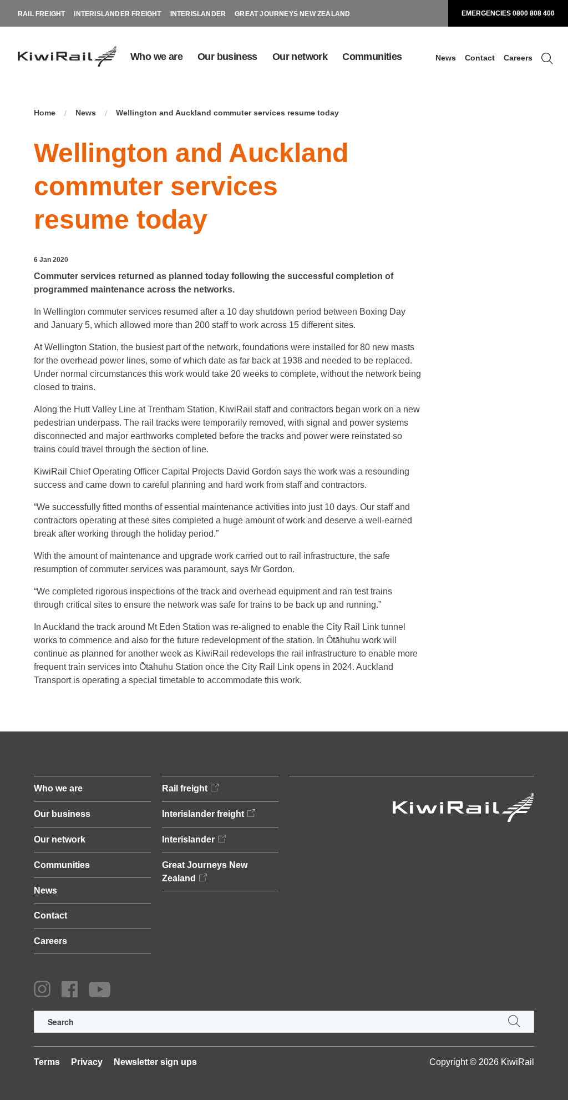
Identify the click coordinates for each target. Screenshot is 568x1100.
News (445, 57)
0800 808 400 (534, 13)
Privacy (87, 1062)
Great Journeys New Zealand (292, 14)
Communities (372, 56)
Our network (299, 56)
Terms (47, 1062)
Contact (480, 57)
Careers (518, 57)
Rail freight (41, 14)
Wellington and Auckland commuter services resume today (227, 112)
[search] (284, 1022)
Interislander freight (117, 14)
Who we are (156, 56)
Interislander (198, 14)
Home (44, 112)
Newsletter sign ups (155, 1062)
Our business (227, 56)
